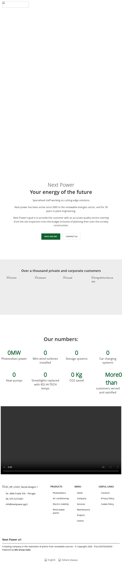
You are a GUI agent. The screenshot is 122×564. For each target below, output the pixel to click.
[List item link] (61, 493)
